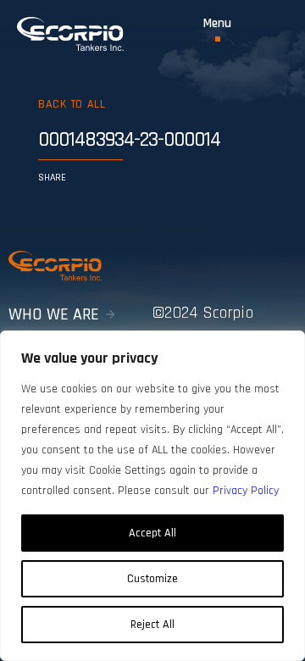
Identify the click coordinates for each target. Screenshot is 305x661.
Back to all (71, 104)
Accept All (152, 533)
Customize (152, 578)
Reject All (152, 624)
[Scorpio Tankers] (70, 34)
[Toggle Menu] (217, 29)
